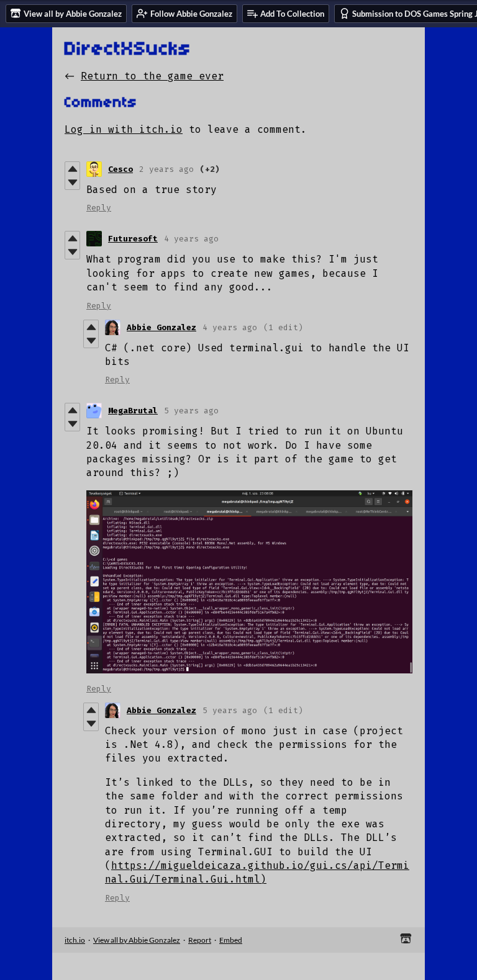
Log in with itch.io (124, 129)
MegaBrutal (133, 410)
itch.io (75, 940)
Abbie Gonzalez (161, 327)
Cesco (120, 169)
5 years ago (191, 410)
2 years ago (166, 169)
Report (199, 940)
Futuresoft (133, 238)
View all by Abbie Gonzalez (136, 940)
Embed (230, 940)
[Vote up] (72, 169)
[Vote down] (72, 182)
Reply (98, 207)
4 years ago (191, 238)
